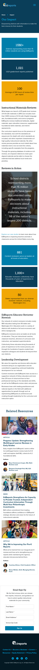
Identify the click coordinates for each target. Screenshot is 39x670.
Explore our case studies (10, 234)
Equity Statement (18, 653)
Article (6, 437)
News (5, 494)
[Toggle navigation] (34, 5)
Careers (32, 649)
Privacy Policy (31, 653)
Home (3, 15)
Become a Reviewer (20, 649)
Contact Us (7, 649)
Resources (6, 653)
